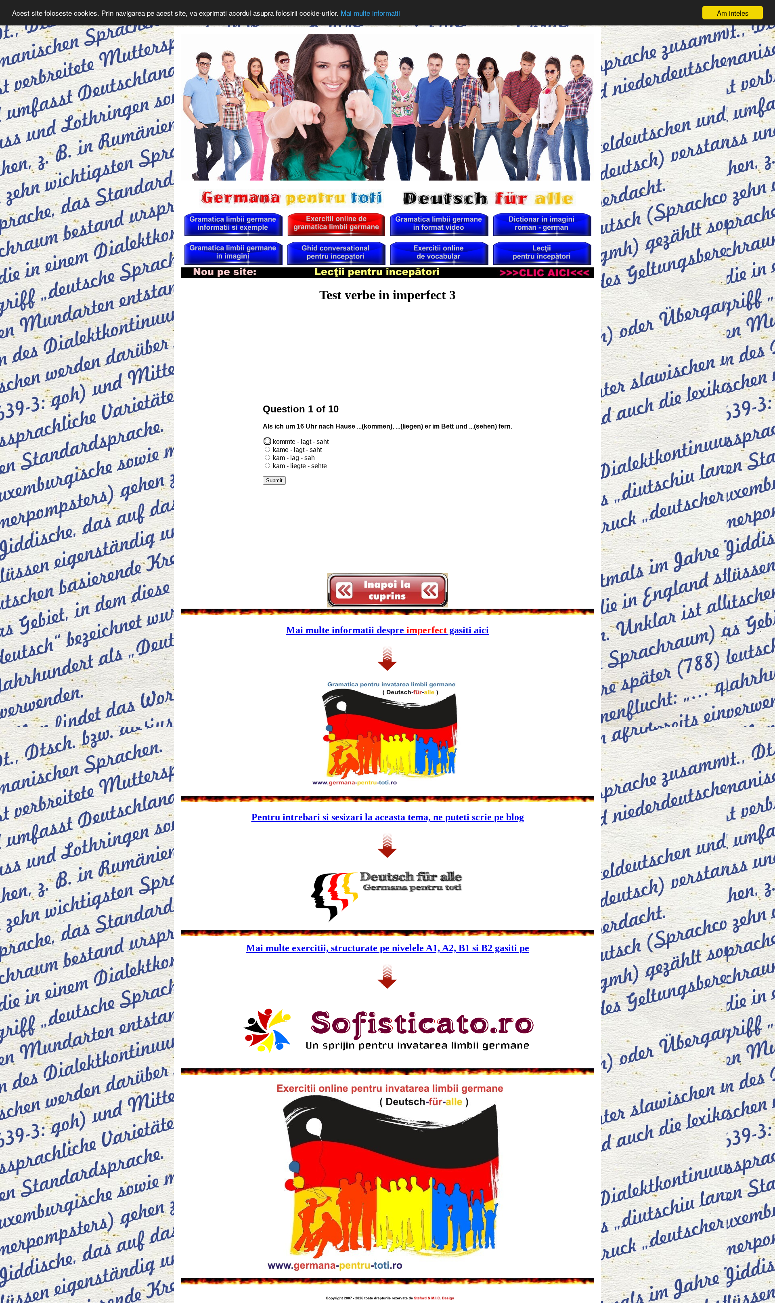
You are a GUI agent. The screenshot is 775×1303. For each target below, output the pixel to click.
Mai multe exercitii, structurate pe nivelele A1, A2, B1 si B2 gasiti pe (387, 948)
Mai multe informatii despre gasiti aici (387, 630)
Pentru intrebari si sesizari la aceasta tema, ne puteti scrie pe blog (387, 817)
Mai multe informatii (370, 13)
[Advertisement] (387, 332)
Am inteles (733, 13)
